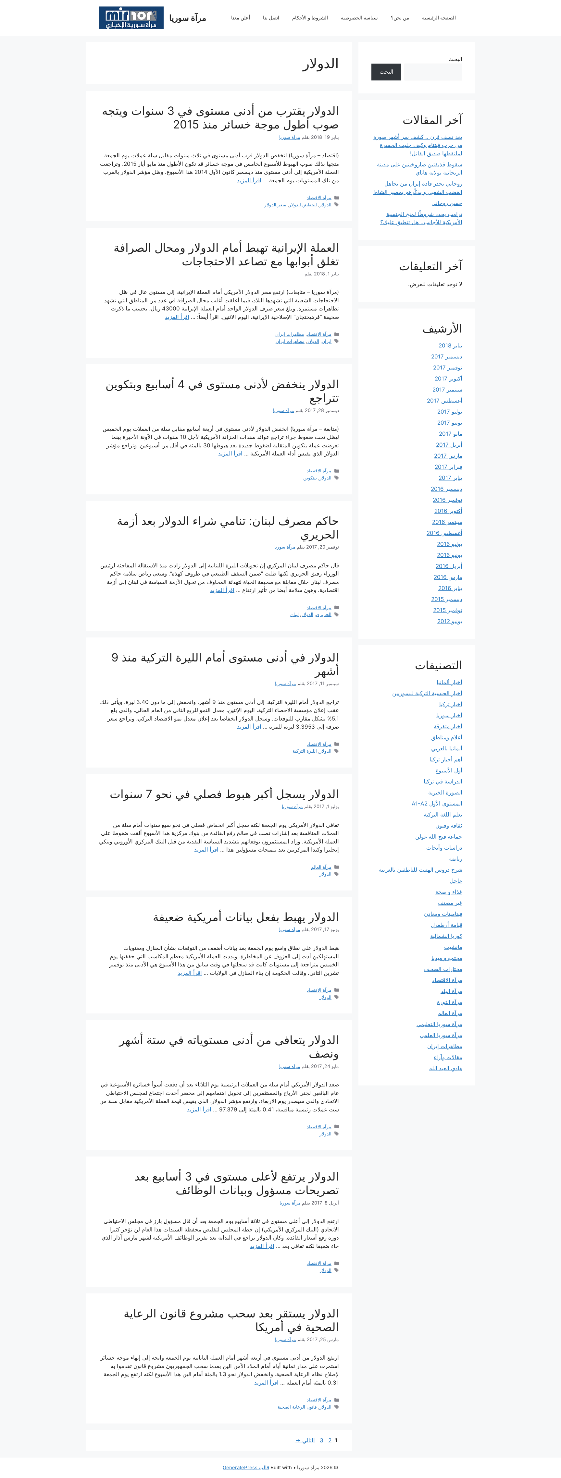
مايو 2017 (450, 433)
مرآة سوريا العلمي (441, 1035)
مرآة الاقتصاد (319, 197)
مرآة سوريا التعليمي (439, 1024)
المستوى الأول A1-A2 (437, 803)
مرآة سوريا (187, 18)
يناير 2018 (450, 345)
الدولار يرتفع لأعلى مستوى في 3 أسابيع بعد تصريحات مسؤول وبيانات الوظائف (236, 1183)
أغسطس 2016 (444, 533)
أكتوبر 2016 (448, 511)
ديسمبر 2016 (446, 489)
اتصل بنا (271, 18)
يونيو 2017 (449, 422)
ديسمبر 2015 (446, 599)
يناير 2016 (450, 588)
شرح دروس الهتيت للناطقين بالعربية (420, 869)
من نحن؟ (400, 18)
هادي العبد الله (445, 1068)
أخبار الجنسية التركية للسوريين (427, 693)
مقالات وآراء (448, 1057)
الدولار (325, 204)
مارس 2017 (448, 456)
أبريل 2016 (449, 566)
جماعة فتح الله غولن (438, 836)
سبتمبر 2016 (447, 522)
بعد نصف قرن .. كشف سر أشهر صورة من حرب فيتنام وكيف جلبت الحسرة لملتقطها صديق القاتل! (417, 145)
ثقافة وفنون (448, 825)
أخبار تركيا (450, 704)
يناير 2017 (450, 478)
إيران (326, 341)
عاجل (456, 881)
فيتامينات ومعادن (443, 914)
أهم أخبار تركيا (446, 759)
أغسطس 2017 (444, 400)
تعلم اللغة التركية (443, 814)
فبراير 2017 (448, 467)
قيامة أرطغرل (446, 925)
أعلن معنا (240, 18)
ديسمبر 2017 (446, 356)
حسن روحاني (446, 203)
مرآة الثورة (449, 1002)
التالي (305, 1440)
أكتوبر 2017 (448, 378)
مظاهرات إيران (289, 334)
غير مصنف (450, 903)
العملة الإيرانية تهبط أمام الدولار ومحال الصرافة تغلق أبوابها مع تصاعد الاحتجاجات (226, 254)
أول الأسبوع (448, 770)
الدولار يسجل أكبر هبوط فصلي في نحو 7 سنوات (224, 794)
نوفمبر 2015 (447, 610)
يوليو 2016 (449, 544)
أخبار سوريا (449, 715)
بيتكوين (310, 477)
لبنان (294, 614)
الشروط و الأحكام (310, 18)
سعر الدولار (275, 204)
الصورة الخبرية (445, 792)
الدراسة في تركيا (443, 781)
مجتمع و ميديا (446, 958)
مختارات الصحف (443, 969)
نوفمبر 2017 (447, 367)
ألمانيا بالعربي (446, 748)
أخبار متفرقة (448, 726)
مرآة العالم (321, 867)
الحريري (323, 614)
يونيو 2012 (449, 621)
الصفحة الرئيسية (439, 18)
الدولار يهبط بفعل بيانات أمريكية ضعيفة (246, 917)
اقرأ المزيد (249, 180)
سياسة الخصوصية (359, 18)
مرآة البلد (451, 991)
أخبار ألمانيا (449, 682)
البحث (455, 59)
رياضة (455, 858)
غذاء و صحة (448, 892)
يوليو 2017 (449, 411)
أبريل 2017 (449, 445)
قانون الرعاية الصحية (297, 1407)
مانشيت (453, 947)
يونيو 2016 (449, 555)
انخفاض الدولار (303, 204)
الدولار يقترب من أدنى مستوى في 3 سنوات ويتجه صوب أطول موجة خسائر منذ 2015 (220, 117)
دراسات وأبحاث (444, 847)
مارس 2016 (448, 577)
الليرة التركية (305, 751)
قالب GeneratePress (246, 1467)
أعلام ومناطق (446, 737)
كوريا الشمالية (446, 936)
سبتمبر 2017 (447, 389)
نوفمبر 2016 (447, 500)
